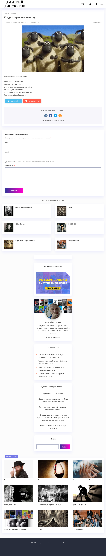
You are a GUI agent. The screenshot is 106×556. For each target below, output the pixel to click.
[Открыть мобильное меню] (102, 4)
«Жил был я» (20, 224)
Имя (7, 142)
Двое (6, 480)
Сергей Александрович (23, 207)
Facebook (50, 115)
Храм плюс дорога (79, 505)
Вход (85, 2)
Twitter (55, 115)
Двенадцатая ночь (10, 505)
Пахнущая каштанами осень (48, 480)
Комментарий (10, 165)
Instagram (61, 121)
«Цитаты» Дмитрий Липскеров (15, 529)
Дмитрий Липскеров (15, 4)
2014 (70, 207)
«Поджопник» (73, 241)
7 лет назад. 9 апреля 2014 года (49, 505)
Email (7, 152)
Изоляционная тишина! (81, 480)
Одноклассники (60, 115)
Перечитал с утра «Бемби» (25, 241)
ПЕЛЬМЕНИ (72, 224)
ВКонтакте (46, 115)
